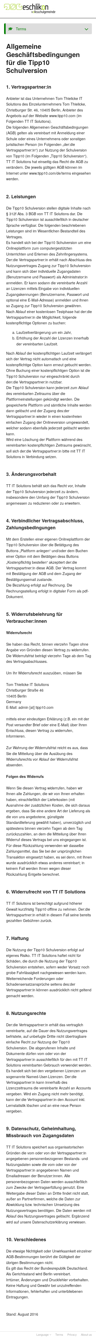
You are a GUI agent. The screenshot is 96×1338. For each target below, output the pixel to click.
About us (86, 1334)
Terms (59, 1334)
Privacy (72, 1334)
